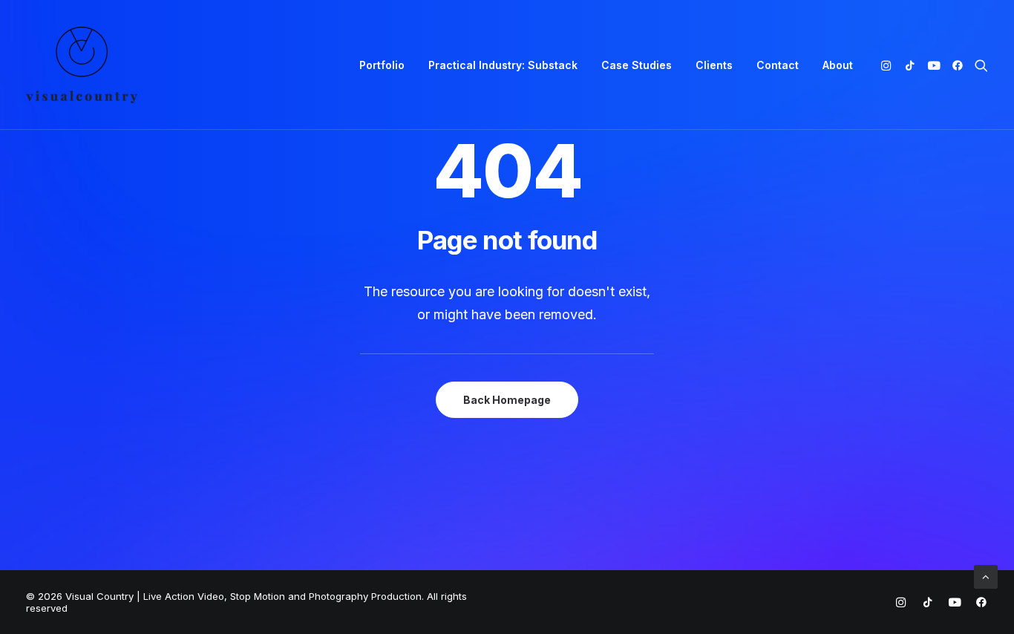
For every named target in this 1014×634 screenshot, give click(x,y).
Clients (714, 65)
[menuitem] (382, 65)
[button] (889, 65)
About (837, 65)
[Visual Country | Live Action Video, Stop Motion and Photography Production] (81, 65)
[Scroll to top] (986, 576)
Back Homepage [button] (507, 399)
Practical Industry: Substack (503, 65)
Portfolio (382, 65)
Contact (777, 65)
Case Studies (636, 65)
